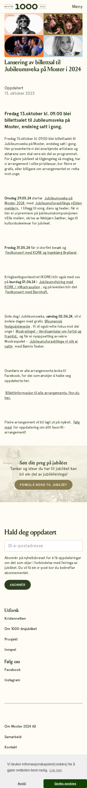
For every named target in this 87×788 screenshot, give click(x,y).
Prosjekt (11, 639)
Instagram (12, 680)
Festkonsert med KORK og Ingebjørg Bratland (41, 252)
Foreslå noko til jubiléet (43, 485)
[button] (77, 6)
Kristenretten (15, 618)
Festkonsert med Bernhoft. (26, 292)
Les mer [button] (56, 770)
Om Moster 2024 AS (20, 726)
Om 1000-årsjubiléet (20, 629)
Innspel (10, 649)
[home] (25, 6)
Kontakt (10, 747)
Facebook (12, 670)
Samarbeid (13, 737)
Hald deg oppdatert (30, 532)
